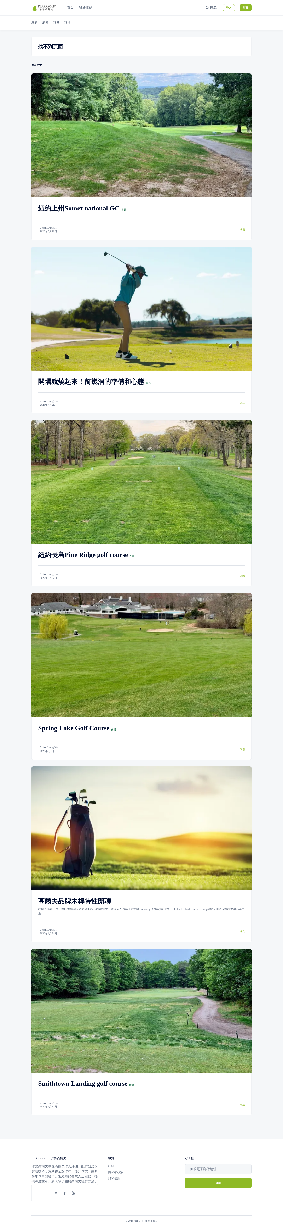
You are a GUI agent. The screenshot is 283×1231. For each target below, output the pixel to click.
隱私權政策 (115, 1172)
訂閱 (245, 7)
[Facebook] (65, 1193)
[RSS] (73, 1193)
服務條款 (114, 1178)
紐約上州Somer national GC (79, 208)
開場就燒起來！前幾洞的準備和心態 (91, 381)
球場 (67, 22)
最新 (34, 22)
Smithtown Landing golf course (82, 1083)
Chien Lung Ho (49, 227)
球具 (56, 22)
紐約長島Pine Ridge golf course (83, 554)
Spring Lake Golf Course (73, 728)
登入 (228, 7)
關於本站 (86, 7)
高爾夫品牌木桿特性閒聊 (74, 901)
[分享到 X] (56, 1193)
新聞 (45, 22)
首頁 (70, 7)
